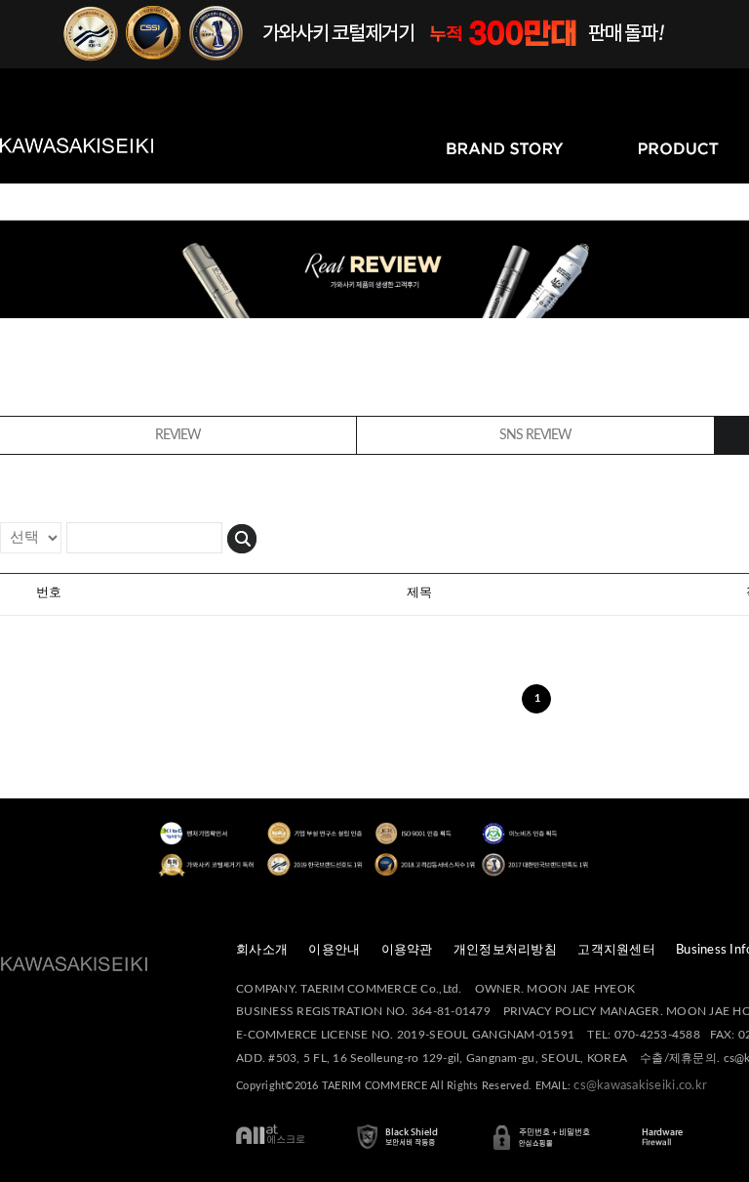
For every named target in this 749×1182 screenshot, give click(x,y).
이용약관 (407, 950)
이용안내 (334, 950)
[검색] (241, 536)
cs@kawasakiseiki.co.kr (640, 1086)
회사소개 (262, 950)
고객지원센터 (616, 950)
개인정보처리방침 (505, 950)
